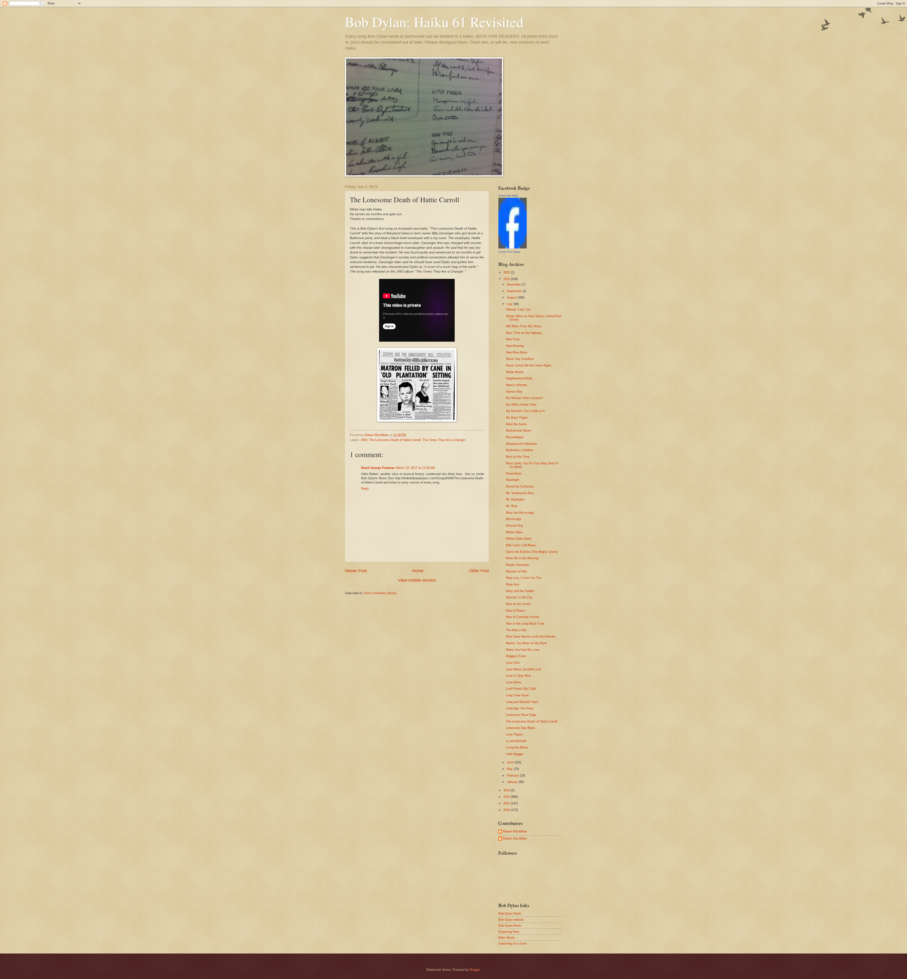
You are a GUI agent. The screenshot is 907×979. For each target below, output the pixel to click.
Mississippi (513, 519)
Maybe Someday (517, 565)
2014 (507, 790)
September (515, 291)
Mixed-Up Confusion (520, 486)
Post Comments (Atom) (380, 593)
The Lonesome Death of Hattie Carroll (395, 440)
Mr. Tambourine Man (520, 493)
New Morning (515, 346)
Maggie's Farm (516, 656)
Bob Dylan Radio (509, 913)
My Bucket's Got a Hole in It (525, 411)
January (513, 782)
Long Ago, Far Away (519, 708)
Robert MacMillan (508, 195)
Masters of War (516, 571)
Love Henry (514, 682)
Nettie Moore (514, 372)
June (510, 762)
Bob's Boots (506, 937)
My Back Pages (517, 417)
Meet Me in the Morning (522, 558)
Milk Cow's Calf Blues (521, 545)
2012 (507, 796)
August (512, 297)
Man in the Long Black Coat (525, 623)
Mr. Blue (511, 506)
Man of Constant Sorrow (522, 617)
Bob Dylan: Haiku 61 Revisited (434, 21)
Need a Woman (516, 385)
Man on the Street (518, 604)
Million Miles (514, 532)
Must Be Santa (516, 424)
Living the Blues (517, 747)
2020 (507, 272)
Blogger (475, 969)
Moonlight (512, 480)
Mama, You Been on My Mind (526, 643)
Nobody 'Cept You (518, 309)
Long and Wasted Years (522, 702)
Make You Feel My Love (522, 649)
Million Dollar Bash (518, 538)
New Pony (513, 339)
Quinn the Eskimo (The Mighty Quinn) (532, 552)
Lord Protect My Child (521, 688)
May (510, 769)
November (514, 284)
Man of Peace (515, 610)
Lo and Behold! (516, 741)
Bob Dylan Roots (510, 925)
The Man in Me (516, 630)
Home (418, 570)
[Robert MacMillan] (512, 247)
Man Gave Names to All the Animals (531, 636)
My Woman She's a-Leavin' (524, 398)
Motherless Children (519, 450)
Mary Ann (512, 584)
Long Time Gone (517, 695)
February (513, 775)
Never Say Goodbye (520, 359)
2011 (507, 803)
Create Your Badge (509, 251)
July (510, 304)
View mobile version (417, 580)
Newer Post (356, 570)
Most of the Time (517, 456)
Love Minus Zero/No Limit (523, 669)
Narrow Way (514, 391)
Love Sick (513, 662)
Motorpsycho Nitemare (521, 443)
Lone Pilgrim (514, 734)
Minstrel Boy (514, 525)
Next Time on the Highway (524, 333)
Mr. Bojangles (515, 499)
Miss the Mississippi (520, 512)
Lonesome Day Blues (520, 728)
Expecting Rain (508, 931)
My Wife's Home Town (521, 404)
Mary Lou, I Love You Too (523, 578)
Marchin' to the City (519, 597)
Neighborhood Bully (519, 378)
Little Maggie (514, 754)
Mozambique (514, 437)
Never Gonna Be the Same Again (528, 365)
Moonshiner (514, 473)
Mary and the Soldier (520, 591)
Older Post (479, 570)
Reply (365, 488)
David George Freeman (378, 468)
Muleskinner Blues (518, 430)
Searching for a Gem (512, 943)
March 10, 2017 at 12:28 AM (415, 468)
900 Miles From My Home (523, 326)
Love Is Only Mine (518, 675)
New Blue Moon (516, 352)
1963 (364, 440)
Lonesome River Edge (521, 715)
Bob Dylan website (511, 919)
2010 (507, 810)
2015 (507, 279)
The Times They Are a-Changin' (444, 440)
